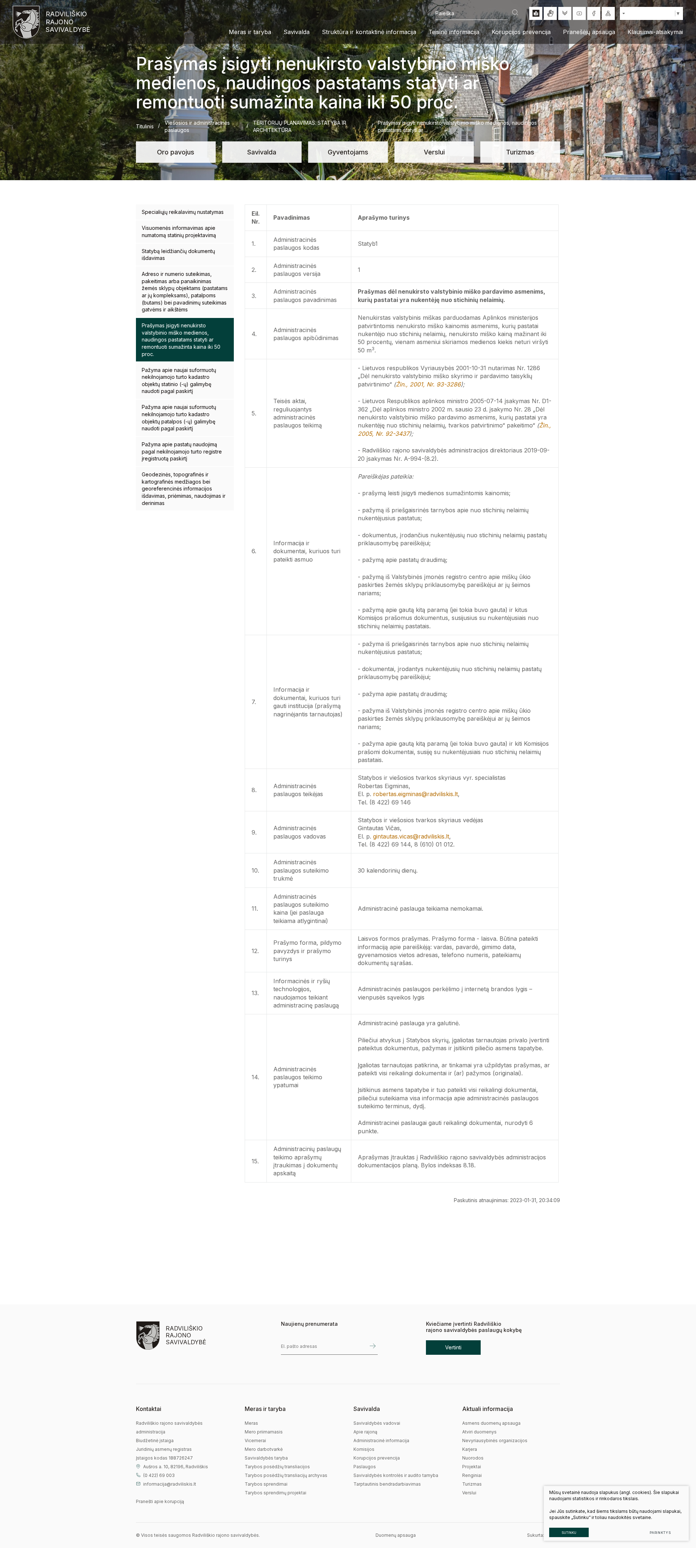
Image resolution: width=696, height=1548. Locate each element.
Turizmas (520, 152)
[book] (535, 13)
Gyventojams (348, 152)
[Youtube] (579, 13)
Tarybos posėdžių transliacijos (277, 1466)
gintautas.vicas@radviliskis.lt (411, 836)
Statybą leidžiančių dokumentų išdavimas (178, 254)
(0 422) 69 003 (159, 1475)
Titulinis (145, 126)
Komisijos (363, 1449)
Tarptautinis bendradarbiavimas (387, 1484)
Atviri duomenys (479, 1432)
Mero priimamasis (264, 1432)
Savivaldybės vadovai (376, 1423)
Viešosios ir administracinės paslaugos (197, 126)
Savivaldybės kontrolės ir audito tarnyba (395, 1475)
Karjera (469, 1449)
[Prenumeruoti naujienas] (373, 1346)
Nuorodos (473, 1458)
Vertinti (453, 1347)
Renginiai (472, 1475)
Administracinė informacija (381, 1440)
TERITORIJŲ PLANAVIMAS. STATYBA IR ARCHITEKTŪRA (299, 126)
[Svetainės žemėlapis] (608, 13)
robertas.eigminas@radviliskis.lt (415, 794)
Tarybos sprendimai (266, 1484)
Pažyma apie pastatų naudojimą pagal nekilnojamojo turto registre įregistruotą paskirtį (182, 451)
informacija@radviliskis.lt (169, 1484)
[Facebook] (593, 13)
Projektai (471, 1466)
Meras (251, 1423)
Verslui (434, 152)
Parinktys (660, 1533)
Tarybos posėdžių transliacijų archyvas (286, 1475)
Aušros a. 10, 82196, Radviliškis (175, 1466)
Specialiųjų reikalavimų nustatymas (183, 212)
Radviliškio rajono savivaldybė (67, 21)
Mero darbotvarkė (264, 1449)
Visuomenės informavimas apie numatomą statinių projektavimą (179, 231)
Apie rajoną (365, 1432)
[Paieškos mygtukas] (515, 13)
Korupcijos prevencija (376, 1458)
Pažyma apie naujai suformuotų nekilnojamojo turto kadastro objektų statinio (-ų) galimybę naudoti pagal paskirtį (179, 380)
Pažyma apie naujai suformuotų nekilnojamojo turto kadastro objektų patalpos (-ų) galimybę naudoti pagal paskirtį (179, 417)
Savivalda (261, 152)
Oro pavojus (175, 152)
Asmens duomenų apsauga (491, 1423)
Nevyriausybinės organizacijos (494, 1440)
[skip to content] (564, 13)
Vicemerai (255, 1440)
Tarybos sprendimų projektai (275, 1492)
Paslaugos (364, 1466)
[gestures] (550, 13)
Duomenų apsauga (396, 1535)
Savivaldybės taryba (266, 1458)
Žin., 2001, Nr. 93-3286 (428, 384)
